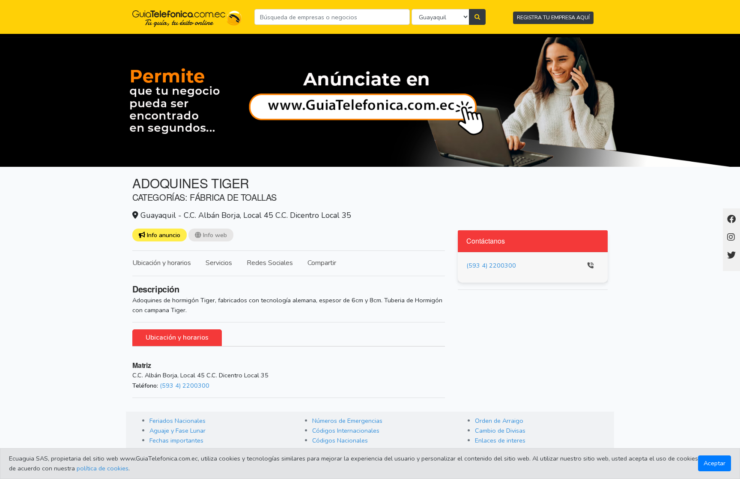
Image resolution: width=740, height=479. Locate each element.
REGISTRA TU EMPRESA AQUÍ (553, 17)
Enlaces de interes (500, 440)
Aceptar (714, 463)
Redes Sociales (270, 263)
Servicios (219, 263)
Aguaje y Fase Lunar (177, 430)
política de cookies (102, 468)
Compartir (321, 263)
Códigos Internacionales (345, 430)
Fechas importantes (176, 440)
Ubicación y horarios (161, 263)
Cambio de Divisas (500, 430)
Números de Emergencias (347, 420)
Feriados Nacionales (177, 420)
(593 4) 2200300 (184, 385)
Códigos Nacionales (340, 440)
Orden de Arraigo (499, 420)
